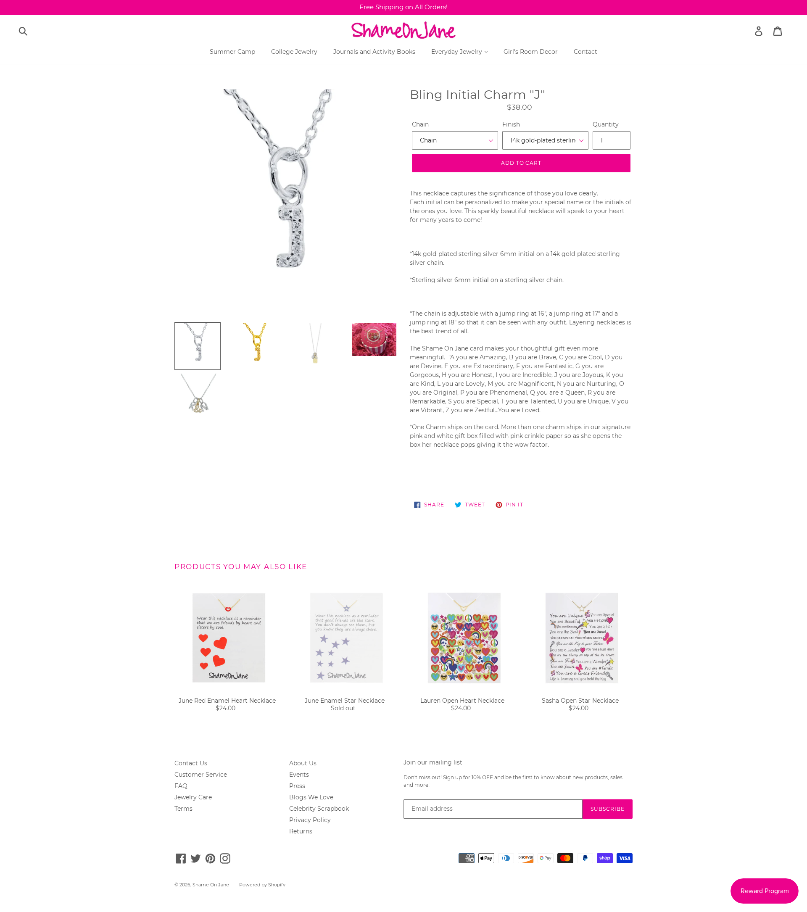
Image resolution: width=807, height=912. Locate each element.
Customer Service (200, 774)
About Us (302, 763)
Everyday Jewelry (457, 51)
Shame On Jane (211, 885)
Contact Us (190, 763)
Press (297, 786)
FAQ (180, 786)
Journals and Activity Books (374, 51)
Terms (183, 808)
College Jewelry (294, 51)
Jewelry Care (193, 797)
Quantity (606, 124)
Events (299, 774)
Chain (420, 124)
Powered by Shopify (262, 885)
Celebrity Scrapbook (319, 808)
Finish (511, 124)
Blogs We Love (311, 797)
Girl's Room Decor (531, 51)
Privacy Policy (310, 820)
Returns (300, 831)
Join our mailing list (433, 762)
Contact (585, 51)
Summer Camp (232, 51)
